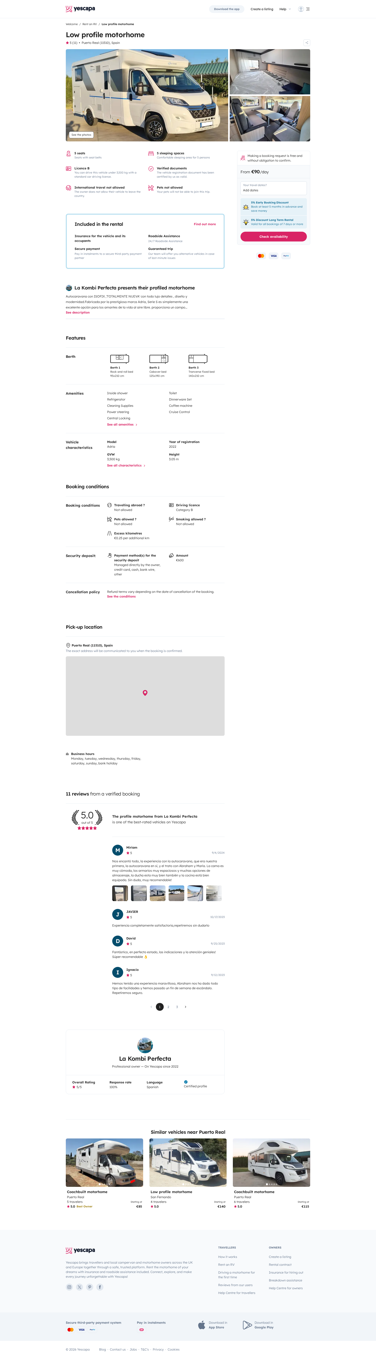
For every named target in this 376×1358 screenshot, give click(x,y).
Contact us (118, 1349)
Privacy (158, 1349)
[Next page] (186, 1007)
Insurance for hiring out (286, 1272)
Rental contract (280, 1265)
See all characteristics (125, 465)
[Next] (138, 1162)
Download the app (227, 9)
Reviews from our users (235, 1285)
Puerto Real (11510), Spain (101, 43)
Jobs (133, 1349)
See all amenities (121, 424)
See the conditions (121, 596)
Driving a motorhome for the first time (236, 1274)
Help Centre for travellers (236, 1293)
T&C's (145, 1349)
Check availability (273, 237)
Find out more (205, 224)
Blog (102, 1349)
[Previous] (70, 1162)
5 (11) (73, 43)
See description (78, 312)
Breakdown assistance (285, 1280)
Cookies (174, 1349)
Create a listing (262, 9)
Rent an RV (226, 1265)
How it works (227, 1257)
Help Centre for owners (286, 1288)
